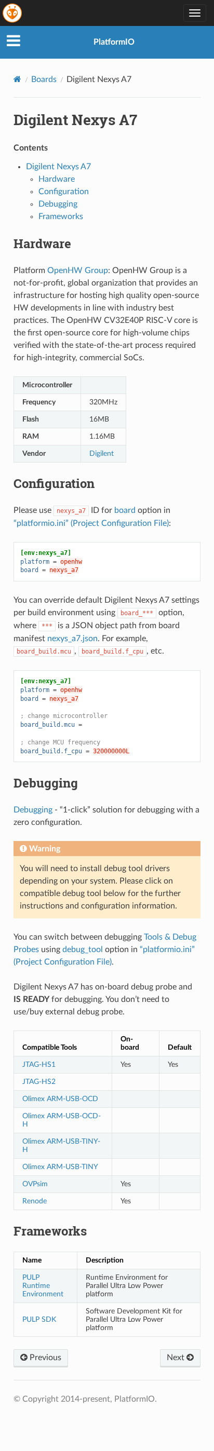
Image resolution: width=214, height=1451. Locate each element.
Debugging (57, 204)
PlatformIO (114, 42)
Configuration (63, 191)
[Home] (17, 79)
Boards (44, 79)
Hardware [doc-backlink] (42, 243)
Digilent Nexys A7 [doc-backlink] (75, 119)
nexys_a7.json (72, 638)
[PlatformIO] (13, 13)
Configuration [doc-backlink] (54, 483)
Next (176, 1357)
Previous (44, 1357)
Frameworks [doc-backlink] (50, 1231)
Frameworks (60, 216)
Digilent (101, 453)
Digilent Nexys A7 (58, 166)
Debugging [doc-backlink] (46, 783)
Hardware (56, 179)
